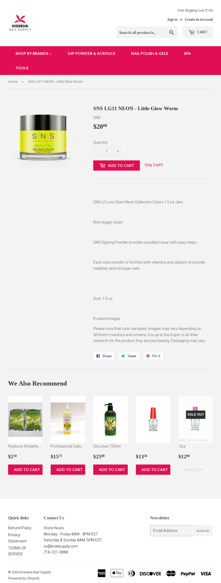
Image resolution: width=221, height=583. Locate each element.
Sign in (172, 19)
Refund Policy (20, 528)
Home (13, 82)
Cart (202, 32)
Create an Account (199, 19)
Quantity (100, 142)
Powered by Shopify (23, 578)
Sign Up (202, 531)
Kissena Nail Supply (35, 572)
